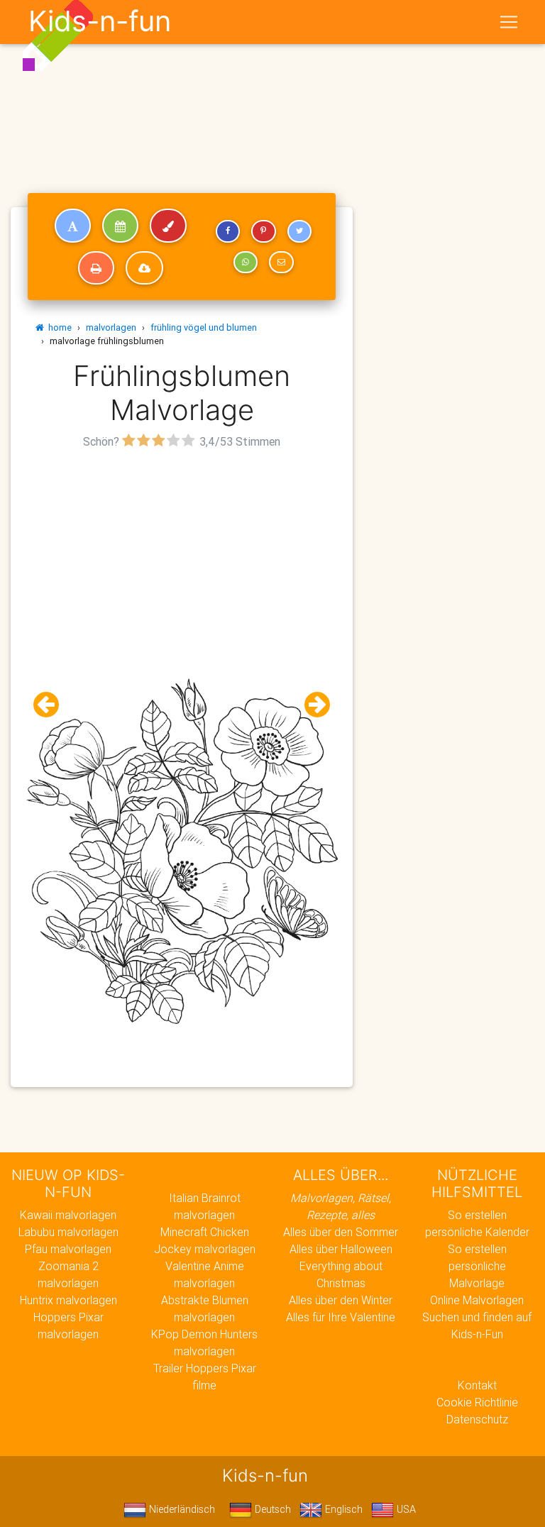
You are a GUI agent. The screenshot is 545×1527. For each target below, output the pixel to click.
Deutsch (271, 1509)
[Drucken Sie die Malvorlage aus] (96, 268)
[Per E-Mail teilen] (281, 262)
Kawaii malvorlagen (68, 1215)
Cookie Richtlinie (477, 1402)
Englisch (342, 1509)
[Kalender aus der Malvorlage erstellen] (120, 226)
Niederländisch (180, 1509)
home (58, 327)
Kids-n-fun (99, 21)
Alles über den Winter (340, 1300)
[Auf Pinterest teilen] (263, 231)
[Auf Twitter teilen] (299, 231)
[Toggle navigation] (509, 22)
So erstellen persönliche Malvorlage (477, 1266)
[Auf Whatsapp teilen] (245, 262)
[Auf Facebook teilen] (228, 231)
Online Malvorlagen (477, 1300)
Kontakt (477, 1385)
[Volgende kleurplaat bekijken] (311, 705)
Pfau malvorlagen (68, 1249)
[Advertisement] (181, 552)
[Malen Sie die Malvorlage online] (168, 226)
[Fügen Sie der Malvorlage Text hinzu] (73, 226)
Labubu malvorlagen (68, 1232)
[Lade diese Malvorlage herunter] (144, 268)
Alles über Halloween (341, 1249)
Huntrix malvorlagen (68, 1300)
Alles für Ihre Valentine (340, 1317)
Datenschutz (477, 1419)
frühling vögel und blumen (203, 327)
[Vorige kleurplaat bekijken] (51, 705)
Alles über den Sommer (340, 1232)
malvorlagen (111, 327)
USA (405, 1509)
